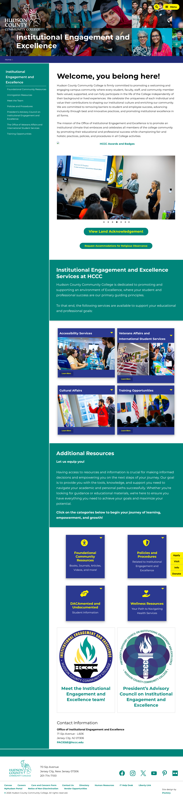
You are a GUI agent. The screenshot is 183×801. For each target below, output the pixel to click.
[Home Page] (23, 17)
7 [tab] (129, 222)
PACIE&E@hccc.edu (70, 742)
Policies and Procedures (20, 106)
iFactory (166, 793)
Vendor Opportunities (75, 788)
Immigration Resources (19, 95)
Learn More (66, 373)
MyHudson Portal (13, 788)
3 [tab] (112, 222)
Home (8, 59)
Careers (22, 785)
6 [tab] (125, 222)
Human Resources (104, 785)
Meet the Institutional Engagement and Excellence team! (85, 694)
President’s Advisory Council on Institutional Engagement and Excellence (23, 115)
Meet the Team (15, 100)
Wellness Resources (147, 604)
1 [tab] (104, 222)
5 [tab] (121, 222)
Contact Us (68, 785)
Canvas (8, 785)
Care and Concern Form (43, 785)
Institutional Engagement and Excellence (20, 77)
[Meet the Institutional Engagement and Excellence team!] (85, 656)
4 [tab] (116, 222)
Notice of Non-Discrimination (43, 788)
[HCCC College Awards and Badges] (116, 145)
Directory (84, 785)
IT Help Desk (126, 785)
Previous (61, 189)
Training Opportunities (19, 133)
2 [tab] (108, 222)
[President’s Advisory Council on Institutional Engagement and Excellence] (146, 656)
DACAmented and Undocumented (85, 605)
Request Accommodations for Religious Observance (116, 246)
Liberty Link (145, 785)
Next (171, 189)
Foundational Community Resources (26, 89)
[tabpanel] (116, 187)
